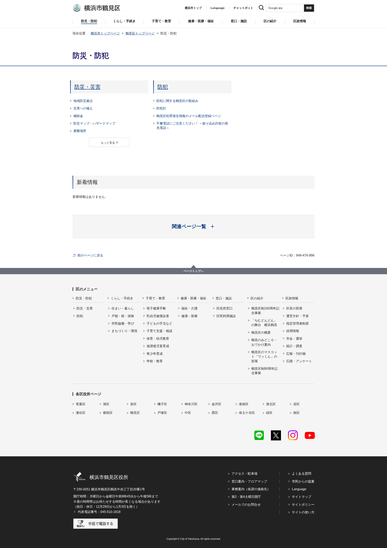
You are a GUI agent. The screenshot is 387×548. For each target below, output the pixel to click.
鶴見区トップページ (140, 33)
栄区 (296, 404)
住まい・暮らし (122, 308)
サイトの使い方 (303, 512)
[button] (193, 226)
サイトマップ (301, 496)
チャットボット (243, 7)
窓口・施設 (224, 298)
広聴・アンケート (299, 361)
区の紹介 (257, 298)
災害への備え (83, 108)
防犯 (162, 87)
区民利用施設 (226, 316)
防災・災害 (87, 87)
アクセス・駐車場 (244, 473)
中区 (188, 412)
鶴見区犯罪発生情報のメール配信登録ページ (188, 116)
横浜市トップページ (105, 33)
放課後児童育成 (158, 346)
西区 (215, 412)
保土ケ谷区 (247, 412)
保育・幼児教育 (158, 338)
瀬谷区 (80, 412)
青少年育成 (155, 353)
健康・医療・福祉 (193, 298)
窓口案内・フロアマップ (249, 481)
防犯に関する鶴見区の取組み (177, 101)
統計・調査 (294, 346)
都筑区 (108, 412)
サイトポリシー (303, 504)
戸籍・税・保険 (122, 316)
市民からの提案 (303, 481)
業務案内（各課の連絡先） (251, 489)
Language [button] (218, 7)
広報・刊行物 (296, 353)
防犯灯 (161, 108)
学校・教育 (155, 361)
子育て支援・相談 (159, 331)
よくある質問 (301, 473)
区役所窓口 (224, 308)
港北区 (271, 404)
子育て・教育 (155, 298)
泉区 (133, 404)
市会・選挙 (294, 338)
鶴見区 (135, 412)
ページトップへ (193, 271)
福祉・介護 (189, 308)
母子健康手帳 (156, 308)
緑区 (269, 412)
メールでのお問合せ (246, 504)
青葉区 (80, 404)
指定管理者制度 (297, 323)
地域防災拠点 (83, 101)
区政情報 (291, 298)
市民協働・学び (122, 323)
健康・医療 (189, 316)
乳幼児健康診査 (158, 316)
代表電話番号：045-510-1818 (99, 512)
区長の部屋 (294, 308)
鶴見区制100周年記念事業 (265, 310)
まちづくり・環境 (124, 331)
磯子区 (162, 404)
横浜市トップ (193, 7)
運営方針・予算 (297, 316)
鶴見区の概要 (261, 332)
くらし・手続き (122, 298)
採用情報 (292, 331)
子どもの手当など (159, 323)
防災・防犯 (84, 298)
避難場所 (79, 131)
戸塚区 (162, 412)
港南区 (244, 404)
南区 (296, 412)
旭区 (106, 404)
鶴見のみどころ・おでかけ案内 (264, 342)
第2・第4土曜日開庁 (246, 496)
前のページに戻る (90, 255)
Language (299, 489)
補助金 (78, 116)
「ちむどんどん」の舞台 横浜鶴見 (264, 323)
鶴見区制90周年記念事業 (264, 371)
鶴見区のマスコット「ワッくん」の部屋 (264, 356)
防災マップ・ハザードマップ (94, 123)
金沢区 (216, 404)
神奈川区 (191, 404)
